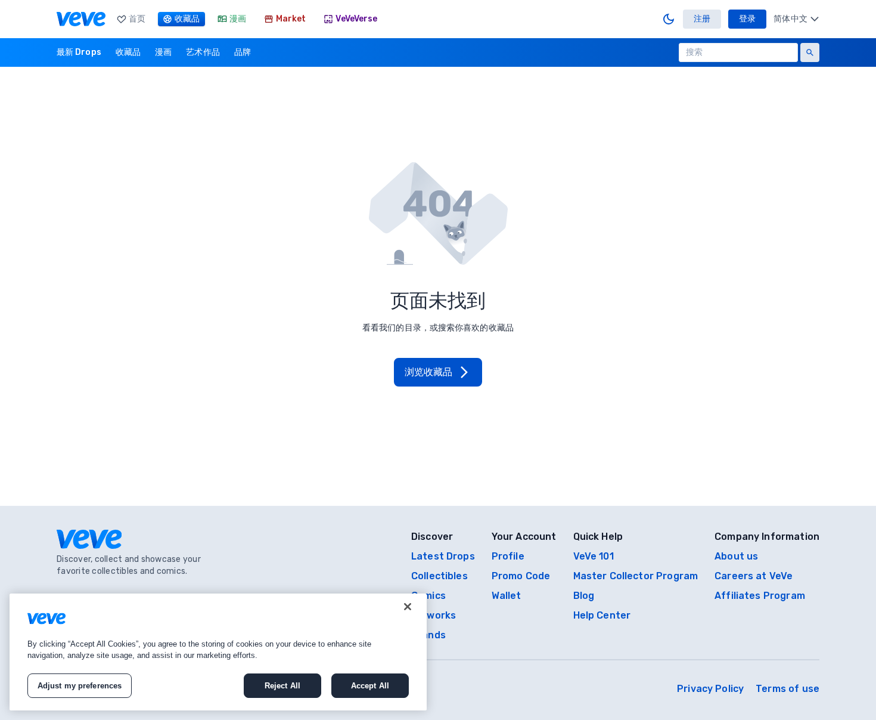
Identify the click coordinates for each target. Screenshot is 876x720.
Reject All (282, 685)
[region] (218, 652)
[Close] (407, 607)
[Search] (809, 52)
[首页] (81, 19)
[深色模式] (668, 19)
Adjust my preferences (80, 685)
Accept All (370, 685)
